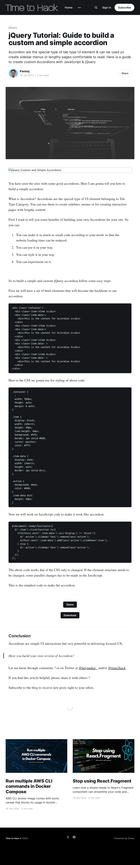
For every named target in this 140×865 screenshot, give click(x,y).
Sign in (106, 7)
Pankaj (25, 71)
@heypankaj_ (88, 668)
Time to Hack (12, 838)
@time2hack (117, 668)
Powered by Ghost (124, 838)
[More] (79, 7)
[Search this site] (96, 7)
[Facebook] (74, 837)
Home (68, 7)
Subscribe (124, 7)
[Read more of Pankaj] (13, 73)
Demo (70, 604)
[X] (68, 837)
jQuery (13, 27)
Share (125, 73)
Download (70, 615)
